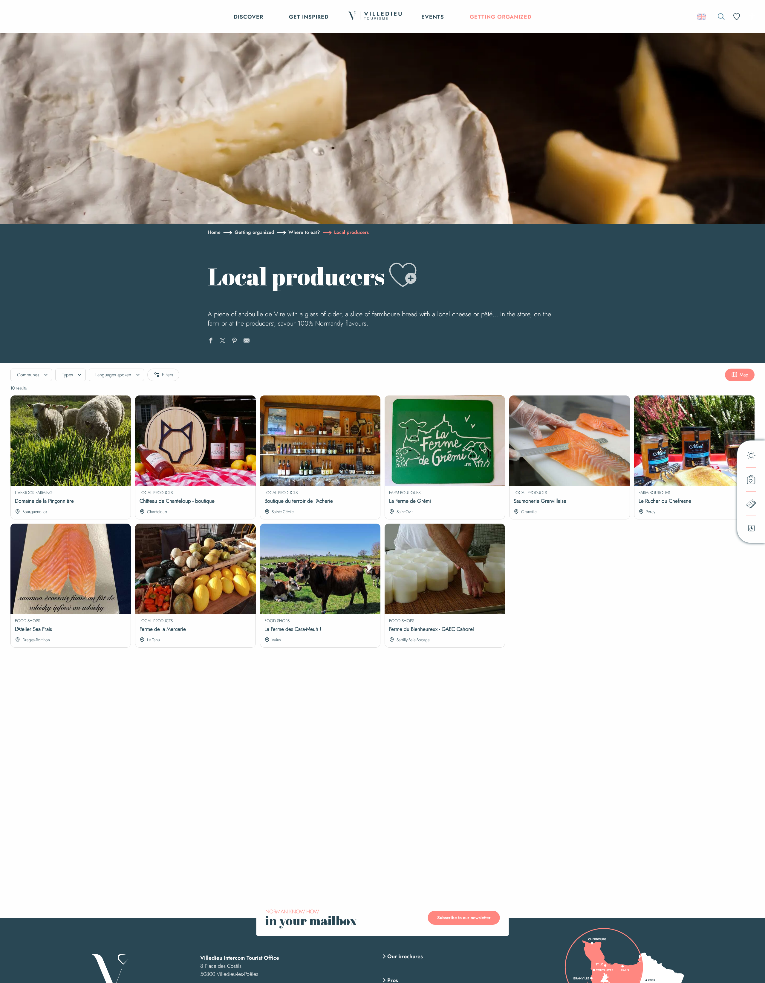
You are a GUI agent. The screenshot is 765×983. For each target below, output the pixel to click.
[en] (702, 17)
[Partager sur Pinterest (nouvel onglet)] (235, 341)
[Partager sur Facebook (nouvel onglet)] (211, 341)
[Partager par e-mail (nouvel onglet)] (247, 341)
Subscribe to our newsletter (464, 918)
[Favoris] (737, 16)
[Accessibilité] (752, 16)
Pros (392, 980)
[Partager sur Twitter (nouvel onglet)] (223, 341)
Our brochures (405, 956)
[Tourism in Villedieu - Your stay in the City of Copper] (375, 16)
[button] (721, 16)
